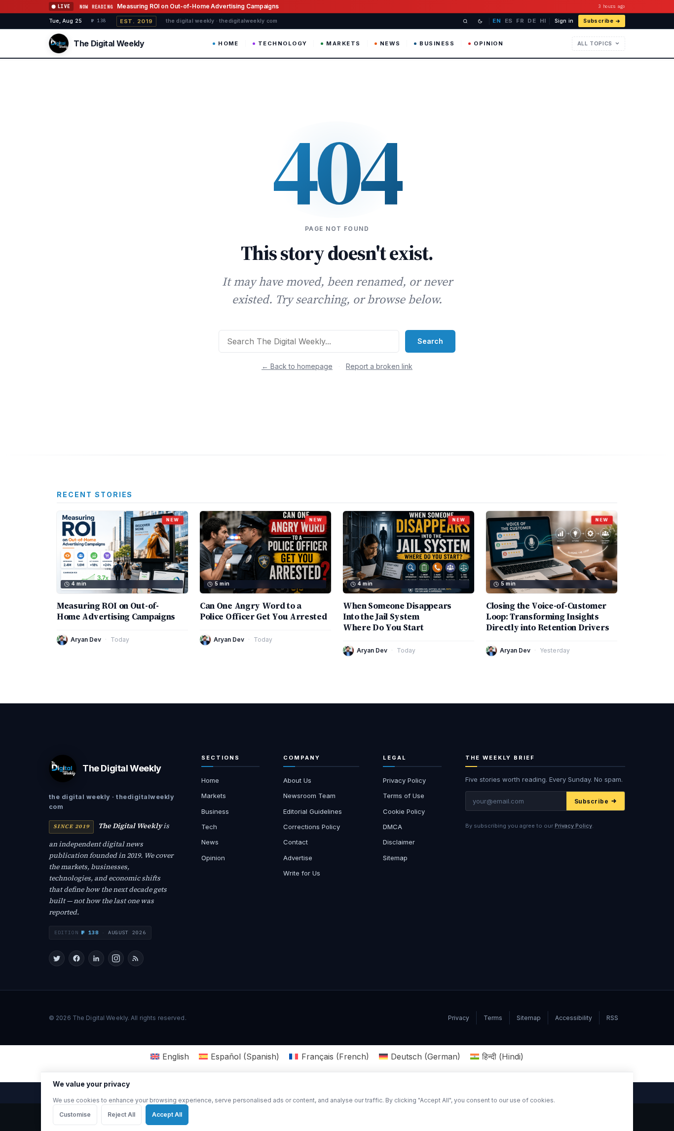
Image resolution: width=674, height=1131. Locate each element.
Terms (493, 1018)
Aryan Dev (86, 639)
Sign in (564, 21)
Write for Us (301, 873)
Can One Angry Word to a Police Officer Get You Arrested (263, 611)
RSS (612, 1018)
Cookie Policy (404, 811)
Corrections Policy (311, 827)
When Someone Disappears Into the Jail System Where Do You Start (397, 616)
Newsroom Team (309, 796)
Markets (343, 43)
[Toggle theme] (480, 21)
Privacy (458, 1018)
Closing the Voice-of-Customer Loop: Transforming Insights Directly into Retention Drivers (547, 616)
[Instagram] (116, 958)
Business (436, 43)
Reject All (121, 1114)
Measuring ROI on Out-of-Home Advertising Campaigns (116, 611)
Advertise (297, 858)
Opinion (488, 43)
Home (228, 43)
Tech (209, 827)
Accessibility (573, 1018)
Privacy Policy (404, 780)
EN (496, 20)
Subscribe (598, 21)
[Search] (465, 21)
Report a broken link (379, 366)
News (390, 43)
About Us (297, 780)
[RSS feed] (136, 958)
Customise (75, 1114)
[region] (337, 1101)
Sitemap (395, 858)
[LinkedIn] (96, 958)
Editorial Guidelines (312, 811)
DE (531, 20)
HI (543, 20)
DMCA (392, 827)
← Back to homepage (297, 366)
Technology (282, 43)
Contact (295, 842)
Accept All (167, 1114)
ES (509, 20)
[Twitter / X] (57, 958)
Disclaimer (399, 842)
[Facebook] (76, 958)
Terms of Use (403, 796)
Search (430, 341)
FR (520, 20)
